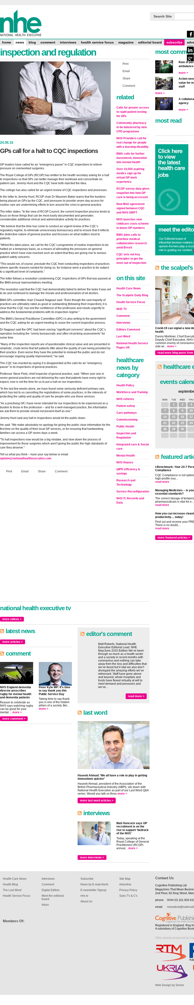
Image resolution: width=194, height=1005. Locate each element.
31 (165, 404)
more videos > (12, 619)
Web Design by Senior (169, 985)
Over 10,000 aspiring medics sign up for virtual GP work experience (130, 175)
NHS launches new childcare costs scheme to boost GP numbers (132, 224)
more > (17, 712)
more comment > (13, 718)
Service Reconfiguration (132, 491)
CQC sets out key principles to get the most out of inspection (131, 259)
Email (25, 471)
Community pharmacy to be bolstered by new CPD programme (131, 127)
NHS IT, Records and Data (130, 500)
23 (182, 423)
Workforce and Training (132, 392)
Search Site (163, 16)
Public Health (125, 426)
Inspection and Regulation (126, 435)
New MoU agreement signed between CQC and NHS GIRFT (130, 208)
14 (165, 416)
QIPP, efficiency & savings (128, 471)
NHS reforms (125, 399)
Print (9, 471)
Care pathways (126, 412)
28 (165, 429)
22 (173, 423)
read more (162, 481)
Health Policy (125, 385)
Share (42, 471)
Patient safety (125, 406)
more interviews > (92, 857)
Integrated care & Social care (132, 446)
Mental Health (125, 455)
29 (173, 429)
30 (182, 429)
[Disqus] (55, 539)
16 (182, 416)
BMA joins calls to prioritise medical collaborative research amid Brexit (131, 241)
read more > (136, 696)
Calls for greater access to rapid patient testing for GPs (132, 112)
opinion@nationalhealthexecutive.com (25, 458)
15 (173, 416)
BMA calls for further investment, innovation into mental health (131, 158)
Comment (61, 471)
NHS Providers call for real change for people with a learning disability (132, 142)
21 (165, 423)
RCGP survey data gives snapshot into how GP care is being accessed (133, 193)
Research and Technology (125, 482)
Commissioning (126, 419)
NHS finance (124, 462)
